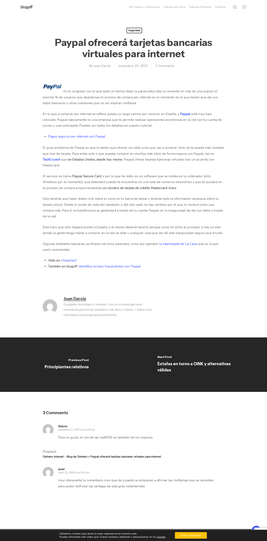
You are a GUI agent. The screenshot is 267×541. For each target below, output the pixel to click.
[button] (244, 7)
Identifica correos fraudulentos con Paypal (110, 266)
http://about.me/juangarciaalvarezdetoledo (90, 315)
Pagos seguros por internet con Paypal (76, 136)
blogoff (26, 7)
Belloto (63, 426)
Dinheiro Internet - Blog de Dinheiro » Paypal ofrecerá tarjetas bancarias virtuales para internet (102, 457)
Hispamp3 (69, 260)
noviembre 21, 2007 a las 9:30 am (76, 429)
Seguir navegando (190, 535)
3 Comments (164, 66)
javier (61, 469)
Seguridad (134, 30)
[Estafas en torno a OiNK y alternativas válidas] (200, 364)
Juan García (102, 66)
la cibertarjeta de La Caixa (178, 244)
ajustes (161, 537)
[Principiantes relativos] (67, 364)
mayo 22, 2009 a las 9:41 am (73, 472)
